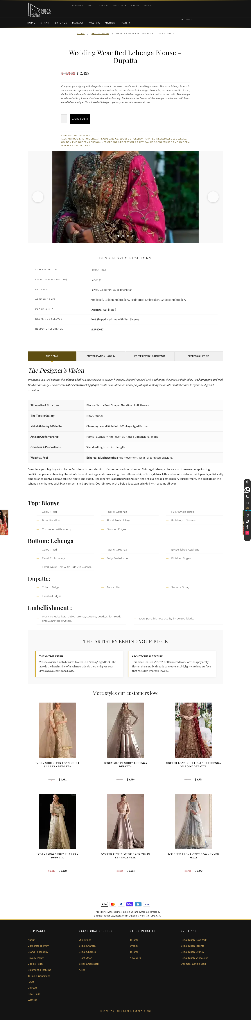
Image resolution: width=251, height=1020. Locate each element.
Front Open (85, 957)
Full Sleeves (177, 138)
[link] (247, 490)
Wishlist (32, 999)
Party (126, 23)
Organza (113, 142)
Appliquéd (103, 138)
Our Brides (85, 939)
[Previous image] (37, 196)
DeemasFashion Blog (193, 963)
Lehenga (95, 142)
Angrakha (77, 5)
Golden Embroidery (74, 142)
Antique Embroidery (81, 138)
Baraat (78, 23)
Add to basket (80, 119)
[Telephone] (247, 497)
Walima (94, 23)
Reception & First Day (134, 142)
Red (152, 142)
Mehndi (110, 23)
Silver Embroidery (89, 963)
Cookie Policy (35, 963)
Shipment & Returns (39, 969)
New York (135, 957)
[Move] (247, 482)
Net (104, 142)
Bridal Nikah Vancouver (194, 957)
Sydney (134, 945)
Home (31, 23)
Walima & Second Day (75, 145)
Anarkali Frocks (141, 5)
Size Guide (34, 993)
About (31, 939)
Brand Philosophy (38, 951)
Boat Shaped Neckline (153, 138)
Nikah (45, 23)
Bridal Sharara (87, 945)
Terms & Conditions (39, 975)
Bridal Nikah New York (194, 939)
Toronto (134, 939)
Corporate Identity (38, 945)
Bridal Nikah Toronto (192, 945)
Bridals (61, 23)
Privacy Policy (36, 957)
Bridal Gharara (87, 951)
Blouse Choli (128, 138)
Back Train (119, 5)
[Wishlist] (247, 515)
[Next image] (213, 196)
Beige (115, 138)
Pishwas (103, 5)
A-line (82, 969)
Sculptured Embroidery (172, 142)
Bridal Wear (100, 33)
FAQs (31, 981)
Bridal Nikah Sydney (192, 951)
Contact (32, 987)
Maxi (91, 5)
